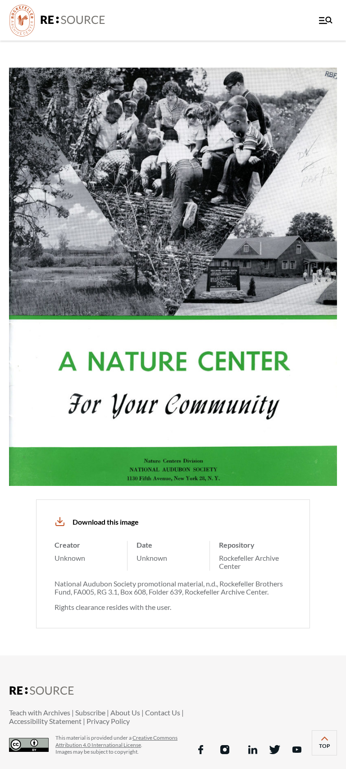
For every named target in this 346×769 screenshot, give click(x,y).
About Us (125, 712)
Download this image (106, 521)
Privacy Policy (108, 721)
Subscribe (90, 712)
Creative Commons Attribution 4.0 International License (116, 741)
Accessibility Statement (45, 721)
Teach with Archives (39, 712)
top (328, 748)
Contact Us (162, 712)
